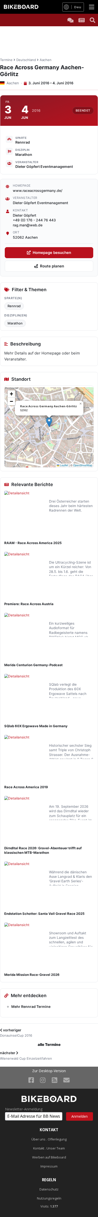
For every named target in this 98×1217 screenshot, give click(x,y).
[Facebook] (31, 1080)
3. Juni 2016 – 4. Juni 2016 (50, 83)
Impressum (49, 1166)
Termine (6, 60)
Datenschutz (49, 1189)
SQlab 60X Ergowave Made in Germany (36, 726)
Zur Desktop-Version (49, 1071)
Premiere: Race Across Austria (29, 604)
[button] (49, 422)
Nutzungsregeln (49, 1198)
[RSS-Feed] (54, 1080)
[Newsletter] (66, 1080)
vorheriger (11, 1030)
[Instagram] (42, 1080)
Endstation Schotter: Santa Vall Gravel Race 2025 (44, 914)
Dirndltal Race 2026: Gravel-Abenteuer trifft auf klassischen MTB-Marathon (43, 850)
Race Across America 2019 (26, 787)
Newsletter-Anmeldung (23, 1109)
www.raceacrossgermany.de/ (37, 190)
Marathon (15, 323)
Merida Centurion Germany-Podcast (33, 665)
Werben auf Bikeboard (49, 1157)
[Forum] (70, 20)
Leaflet (63, 465)
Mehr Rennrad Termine (31, 1006)
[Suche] (92, 20)
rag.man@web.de (27, 225)
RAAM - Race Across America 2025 (33, 543)
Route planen (52, 266)
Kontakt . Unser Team (49, 1148)
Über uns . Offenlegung (49, 1139)
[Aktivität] (81, 20)
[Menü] (91, 7)
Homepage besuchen (52, 252)
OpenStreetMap (82, 465)
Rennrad (14, 306)
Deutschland (26, 60)
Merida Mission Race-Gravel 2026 (32, 975)
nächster (8, 1053)
